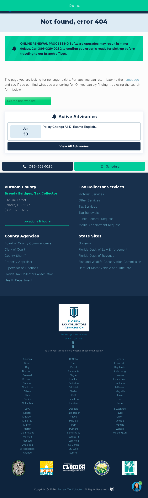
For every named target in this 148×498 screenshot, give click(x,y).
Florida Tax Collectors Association (29, 274)
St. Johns (73, 444)
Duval (73, 367)
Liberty (27, 412)
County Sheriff (15, 255)
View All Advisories (74, 146)
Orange (27, 452)
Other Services (89, 200)
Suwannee (120, 408)
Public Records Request (96, 219)
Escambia (73, 371)
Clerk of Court (15, 249)
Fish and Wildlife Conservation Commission (110, 262)
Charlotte (27, 387)
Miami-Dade (27, 432)
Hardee (73, 403)
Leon (120, 403)
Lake (120, 395)
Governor (85, 243)
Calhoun (27, 383)
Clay (27, 395)
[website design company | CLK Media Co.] (112, 489)
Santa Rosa (73, 432)
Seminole (73, 440)
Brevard (27, 375)
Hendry (120, 359)
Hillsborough (120, 371)
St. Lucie (73, 448)
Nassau (27, 440)
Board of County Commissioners (28, 243)
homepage (131, 79)
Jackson (120, 383)
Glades (73, 391)
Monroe (27, 436)
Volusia (120, 420)
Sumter (73, 452)
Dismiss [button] (74, 6)
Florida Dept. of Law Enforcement (103, 249)
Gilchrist (73, 387)
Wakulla (119, 424)
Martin (27, 428)
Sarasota (73, 436)
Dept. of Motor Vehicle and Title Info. (105, 268)
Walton (120, 428)
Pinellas (73, 420)
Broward (27, 379)
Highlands (119, 367)
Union (119, 416)
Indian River (119, 379)
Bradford (27, 371)
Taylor (119, 412)
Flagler (73, 375)
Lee (120, 399)
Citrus (27, 391)
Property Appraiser (18, 262)
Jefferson (119, 387)
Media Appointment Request (99, 225)
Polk (73, 424)
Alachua (27, 359)
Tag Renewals (89, 213)
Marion (27, 424)
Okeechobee (27, 448)
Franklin (73, 379)
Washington (120, 432)
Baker (27, 363)
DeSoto (73, 359)
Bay (27, 367)
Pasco (73, 416)
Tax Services (88, 206)
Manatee (27, 420)
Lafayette (119, 391)
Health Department (18, 280)
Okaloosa (27, 444)
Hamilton (73, 399)
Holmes (119, 375)
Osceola (73, 408)
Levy (27, 408)
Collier (27, 399)
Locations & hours (37, 221)
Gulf (73, 395)
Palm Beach (73, 412)
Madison (27, 416)
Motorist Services (91, 194)
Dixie (73, 363)
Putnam (73, 428)
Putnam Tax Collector (70, 489)
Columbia (27, 403)
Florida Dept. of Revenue (96, 255)
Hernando (119, 363)
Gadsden (73, 383)
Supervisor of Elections (21, 268)
